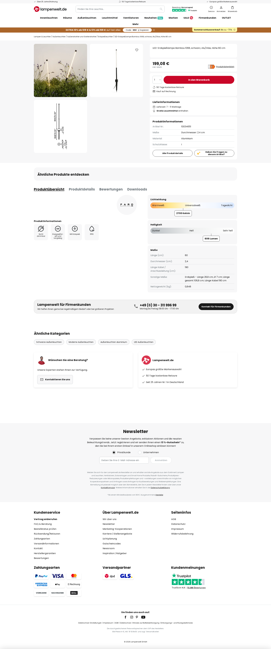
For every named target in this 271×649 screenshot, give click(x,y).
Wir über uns (109, 519)
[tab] (49, 189)
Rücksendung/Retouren (47, 533)
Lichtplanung (110, 538)
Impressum (177, 529)
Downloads (137, 189)
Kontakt (38, 548)
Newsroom (109, 548)
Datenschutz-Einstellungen (90, 623)
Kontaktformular (108, 487)
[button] (60, 126)
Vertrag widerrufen (45, 519)
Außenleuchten (59, 36)
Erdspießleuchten (105, 36)
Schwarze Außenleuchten (49, 342)
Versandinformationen (46, 543)
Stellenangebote (122, 533)
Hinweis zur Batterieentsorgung (146, 623)
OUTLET (226, 17)
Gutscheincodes (112, 543)
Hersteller (159, 495)
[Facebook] (127, 617)
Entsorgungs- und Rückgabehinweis (177, 623)
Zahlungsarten (42, 538)
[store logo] (50, 9)
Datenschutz (178, 524)
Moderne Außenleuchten (81, 342)
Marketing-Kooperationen (117, 529)
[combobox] (120, 9)
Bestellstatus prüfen (45, 529)
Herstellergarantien (45, 553)
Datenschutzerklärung (160, 487)
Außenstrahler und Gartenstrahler (81, 36)
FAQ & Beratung (43, 524)
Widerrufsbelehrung (182, 533)
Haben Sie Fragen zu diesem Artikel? (216, 153)
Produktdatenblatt (225, 66)
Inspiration (108, 553)
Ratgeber (121, 553)
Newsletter (109, 524)
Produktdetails (82, 189)
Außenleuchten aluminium (113, 342)
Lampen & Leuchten (42, 36)
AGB (173, 519)
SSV (137, 30)
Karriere (107, 533)
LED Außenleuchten (143, 342)
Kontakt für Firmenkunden (216, 306)
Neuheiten (153, 17)
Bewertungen (111, 189)
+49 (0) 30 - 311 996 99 (158, 305)
